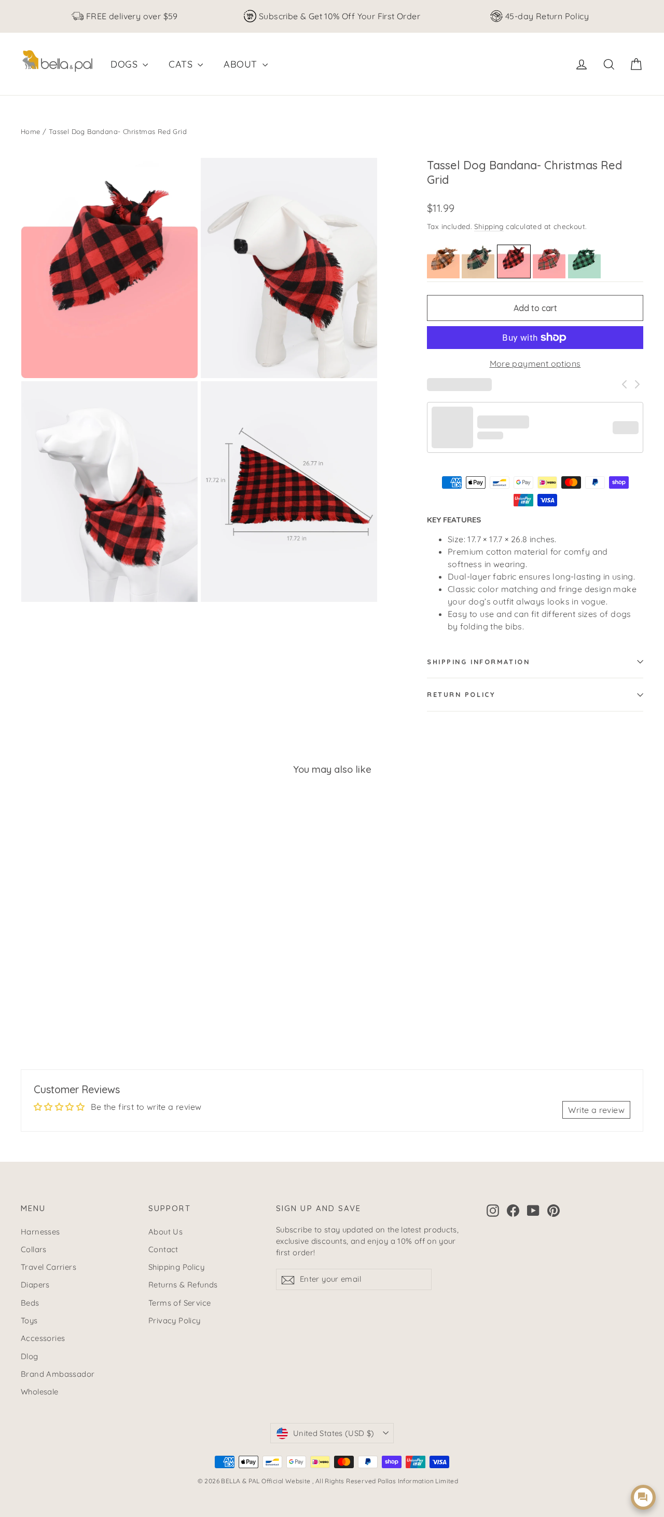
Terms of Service (179, 1303)
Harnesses (40, 1232)
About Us (165, 1232)
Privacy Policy (174, 1320)
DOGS (125, 64)
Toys (29, 1320)
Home (30, 131)
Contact (163, 1249)
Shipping (489, 226)
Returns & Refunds (183, 1285)
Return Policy (461, 694)
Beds (30, 1303)
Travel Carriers (48, 1267)
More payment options (535, 363)
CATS (182, 64)
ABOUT (241, 64)
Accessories (43, 1338)
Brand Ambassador (57, 1374)
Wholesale (40, 1392)
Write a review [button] (596, 1110)
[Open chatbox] (643, 1497)
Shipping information (478, 661)
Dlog (29, 1356)
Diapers (35, 1285)
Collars (34, 1249)
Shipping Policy (176, 1267)
